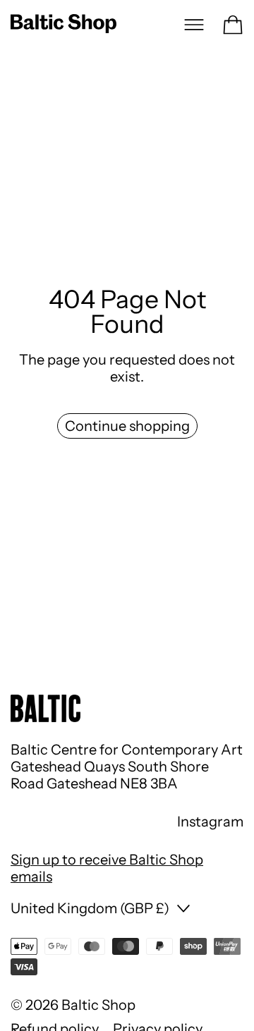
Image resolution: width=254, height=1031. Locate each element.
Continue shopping (127, 425)
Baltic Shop (98, 1004)
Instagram (210, 821)
